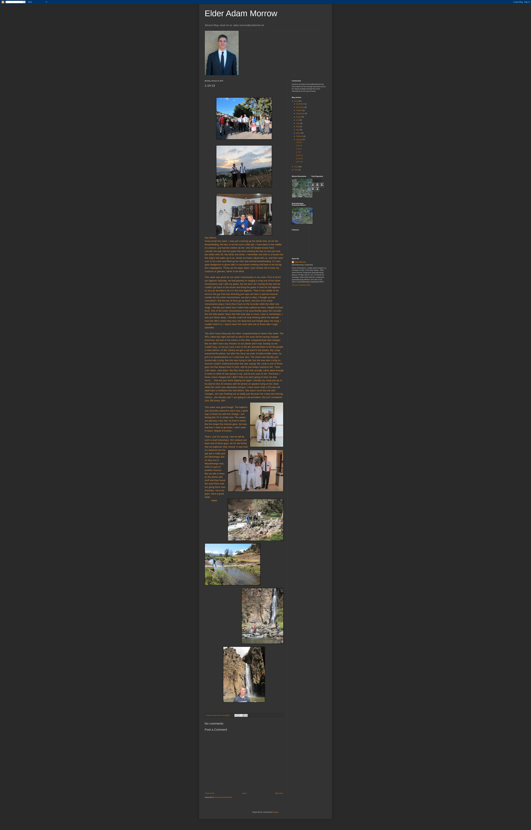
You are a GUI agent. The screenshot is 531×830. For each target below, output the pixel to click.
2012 (296, 167)
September (300, 114)
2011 (296, 170)
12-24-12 (299, 159)
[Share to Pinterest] (246, 715)
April (298, 130)
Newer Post (209, 793)
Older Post (279, 793)
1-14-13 (299, 149)
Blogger (275, 812)
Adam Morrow (300, 262)
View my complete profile (301, 285)
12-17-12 (299, 162)
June (298, 123)
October (299, 110)
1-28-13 (299, 142)
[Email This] (235, 715)
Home (244, 793)
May (298, 127)
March (298, 133)
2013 (296, 101)
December (300, 104)
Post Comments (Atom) (223, 797)
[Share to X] (241, 715)
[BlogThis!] (238, 715)
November (300, 107)
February (299, 136)
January (299, 140)
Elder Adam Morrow (241, 13)
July (298, 120)
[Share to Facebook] (243, 715)
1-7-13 (298, 152)
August (299, 117)
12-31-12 (299, 155)
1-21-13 (299, 146)
